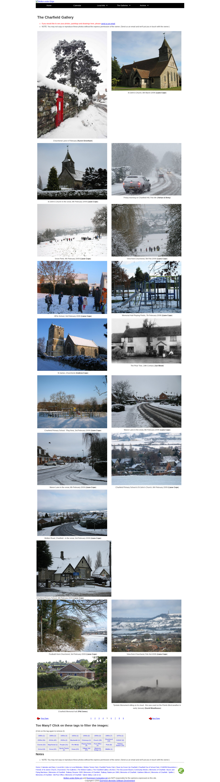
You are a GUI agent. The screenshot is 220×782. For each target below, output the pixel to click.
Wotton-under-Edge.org (73, 778)
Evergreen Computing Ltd (97, 778)
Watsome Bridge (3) (97, 749)
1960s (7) (109, 736)
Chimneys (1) (86, 740)
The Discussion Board (125, 770)
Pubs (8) (109, 744)
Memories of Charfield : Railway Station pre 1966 (101, 772)
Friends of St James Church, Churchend (50, 770)
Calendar (77, 5)
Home (49, 5)
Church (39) (98, 740)
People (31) (64, 744)
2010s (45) (52, 740)
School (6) (41, 749)
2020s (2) (64, 740)
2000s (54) (41, 740)
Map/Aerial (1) (52, 744)
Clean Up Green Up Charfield (126, 767)
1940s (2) (86, 736)
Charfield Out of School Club (149, 767)
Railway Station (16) (120, 744)
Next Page (156, 718)
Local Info (60, 767)
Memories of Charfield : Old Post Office (50, 775)
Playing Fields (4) (86, 744)
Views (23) (75, 749)
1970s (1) (120, 736)
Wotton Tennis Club (91, 767)
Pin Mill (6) (75, 744)
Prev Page (44, 718)
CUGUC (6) (120, 740)
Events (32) (41, 744)
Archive (112, 770)
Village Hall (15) (86, 749)
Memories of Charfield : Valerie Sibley (78, 775)
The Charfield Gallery (101, 770)
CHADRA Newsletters (168, 767)
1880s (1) (41, 736)
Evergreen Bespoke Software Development (117, 781)
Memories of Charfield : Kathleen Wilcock (135, 772)
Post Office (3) (97, 744)
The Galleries (71, 770)
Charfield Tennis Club (107, 767)
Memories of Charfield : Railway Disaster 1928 (65, 772)
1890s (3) (52, 736)
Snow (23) (52, 749)
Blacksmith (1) (75, 740)
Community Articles (141, 770)
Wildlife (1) (108, 749)
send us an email (108, 24)
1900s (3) (64, 736)
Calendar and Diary (48, 767)
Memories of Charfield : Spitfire (162, 772)
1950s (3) (97, 736)
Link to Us (97, 775)
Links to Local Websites (73, 767)
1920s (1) (75, 736)
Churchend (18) (109, 740)
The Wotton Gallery (85, 770)
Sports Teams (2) (64, 749)
